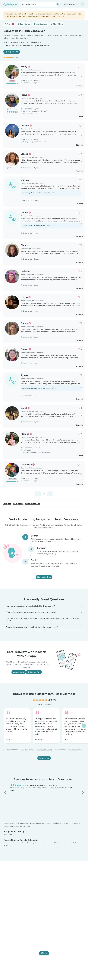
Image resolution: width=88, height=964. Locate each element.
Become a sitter (70, 4)
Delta (75, 843)
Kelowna (48, 843)
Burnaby (30, 843)
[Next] (50, 493)
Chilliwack (8, 846)
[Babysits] (10, 4)
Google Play (35, 672)
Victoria (23, 843)
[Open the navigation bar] (82, 4)
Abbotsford (57, 843)
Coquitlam (67, 843)
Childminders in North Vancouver (66, 823)
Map (45, 953)
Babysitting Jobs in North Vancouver (18, 826)
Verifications (41, 24)
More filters (58, 24)
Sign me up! (44, 758)
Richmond (39, 843)
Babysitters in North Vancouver (16, 823)
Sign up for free (11, 52)
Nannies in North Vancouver (40, 823)
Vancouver (8, 835)
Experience (25, 24)
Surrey (15, 843)
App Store (19, 672)
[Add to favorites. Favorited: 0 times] (80, 125)
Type (10, 24)
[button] (5, 793)
